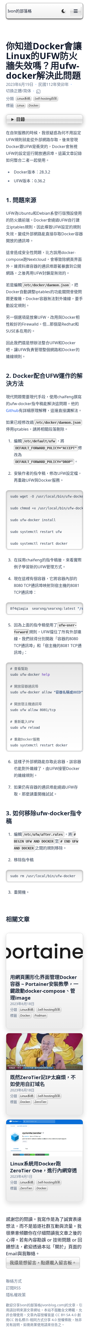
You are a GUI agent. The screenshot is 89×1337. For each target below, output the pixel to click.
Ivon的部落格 (20, 11)
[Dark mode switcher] (63, 11)
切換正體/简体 (18, 90)
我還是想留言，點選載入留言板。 (43, 1263)
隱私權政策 (16, 1294)
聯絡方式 (14, 1281)
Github (12, 410)
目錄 (20, 119)
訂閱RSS (13, 1288)
